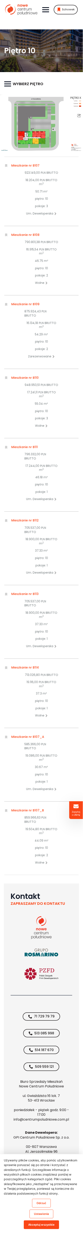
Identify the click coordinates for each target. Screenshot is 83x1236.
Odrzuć (41, 1203)
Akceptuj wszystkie (41, 1224)
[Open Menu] (45, 9)
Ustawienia (41, 1213)
